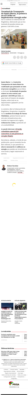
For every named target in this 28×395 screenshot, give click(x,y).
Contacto (6, 369)
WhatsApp (25, 57)
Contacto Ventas (14, 369)
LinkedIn (21, 57)
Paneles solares (14, 160)
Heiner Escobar (6, 51)
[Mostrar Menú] (1, 3)
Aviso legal (20, 373)
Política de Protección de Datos (9, 375)
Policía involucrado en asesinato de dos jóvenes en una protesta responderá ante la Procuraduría (21, 315)
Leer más (20, 172)
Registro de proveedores (10, 373)
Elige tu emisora (22, 4)
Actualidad (6, 8)
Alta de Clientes (20, 371)
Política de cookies (22, 375)
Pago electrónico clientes (9, 371)
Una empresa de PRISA (14, 383)
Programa (13, 4)
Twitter (18, 57)
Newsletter (22, 369)
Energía (5, 160)
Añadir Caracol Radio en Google (13, 63)
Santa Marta (5, 53)
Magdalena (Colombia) (18, 158)
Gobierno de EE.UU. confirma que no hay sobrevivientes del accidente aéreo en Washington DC (7, 315)
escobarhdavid (13, 51)
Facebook (14, 57)
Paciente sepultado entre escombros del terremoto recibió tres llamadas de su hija (10, 336)
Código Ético (14, 378)
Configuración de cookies (10, 376)
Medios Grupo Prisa (14, 387)
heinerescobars (11, 51)
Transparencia (20, 376)
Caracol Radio (7, 4)
